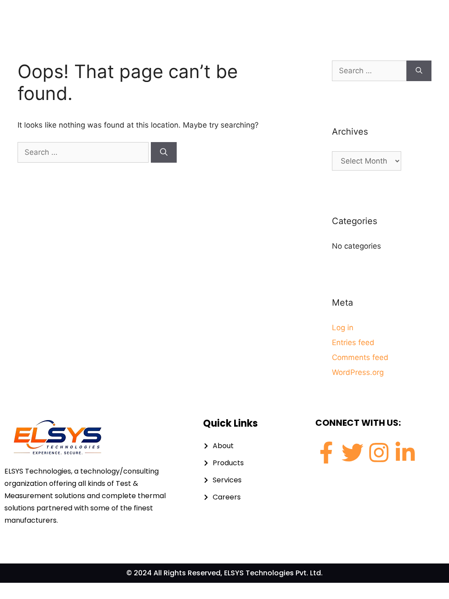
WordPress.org (358, 372)
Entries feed (353, 342)
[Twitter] (352, 453)
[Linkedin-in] (405, 453)
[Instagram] (379, 453)
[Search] (164, 152)
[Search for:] (84, 152)
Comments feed (360, 357)
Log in (342, 327)
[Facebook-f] (326, 453)
